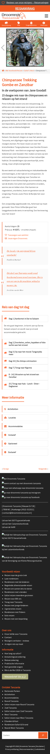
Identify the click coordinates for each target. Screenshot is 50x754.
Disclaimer (40, 746)
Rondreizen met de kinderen (16, 582)
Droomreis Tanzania (15, 16)
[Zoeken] (42, 735)
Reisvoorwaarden (26, 749)
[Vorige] (3, 47)
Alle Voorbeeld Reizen (14, 70)
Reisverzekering (11, 660)
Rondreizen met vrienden (15, 592)
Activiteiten (9, 694)
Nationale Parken (12, 691)
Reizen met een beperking (16, 618)
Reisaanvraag (25, 8)
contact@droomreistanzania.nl (17, 513)
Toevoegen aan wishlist (18, 235)
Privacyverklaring (12, 749)
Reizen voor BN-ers (12, 598)
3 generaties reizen (12, 608)
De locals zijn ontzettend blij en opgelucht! (21, 253)
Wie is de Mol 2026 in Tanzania (17, 670)
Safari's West (29, 70)
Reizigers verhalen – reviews (16, 640)
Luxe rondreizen (11, 578)
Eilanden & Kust (11, 721)
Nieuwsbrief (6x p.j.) (15, 676)
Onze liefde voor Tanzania (15, 634)
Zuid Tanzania (10, 707)
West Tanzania (10, 714)
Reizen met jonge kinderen (16, 605)
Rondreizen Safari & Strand (16, 724)
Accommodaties (11, 697)
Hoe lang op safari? (12, 653)
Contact (8, 637)
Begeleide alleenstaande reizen (18, 585)
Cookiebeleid (39, 749)
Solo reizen (9, 615)
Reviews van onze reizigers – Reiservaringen (27, 2)
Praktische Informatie (14, 663)
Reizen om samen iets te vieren (18, 588)
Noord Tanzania (11, 701)
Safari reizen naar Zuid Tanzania (18, 711)
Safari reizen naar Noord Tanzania (19, 704)
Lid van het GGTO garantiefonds (16, 520)
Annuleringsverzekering (15, 656)
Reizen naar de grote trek (15, 575)
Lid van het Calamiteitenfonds (15, 523)
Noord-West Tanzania (14, 728)
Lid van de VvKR (8, 527)
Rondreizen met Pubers (14, 612)
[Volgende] (47, 47)
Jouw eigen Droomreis (17, 238)
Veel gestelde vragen (13, 667)
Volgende (43, 468)
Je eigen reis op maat (13, 644)
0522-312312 (27, 509)
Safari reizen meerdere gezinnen (18, 595)
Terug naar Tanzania (13, 602)
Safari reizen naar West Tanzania (18, 718)
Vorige (6, 468)
